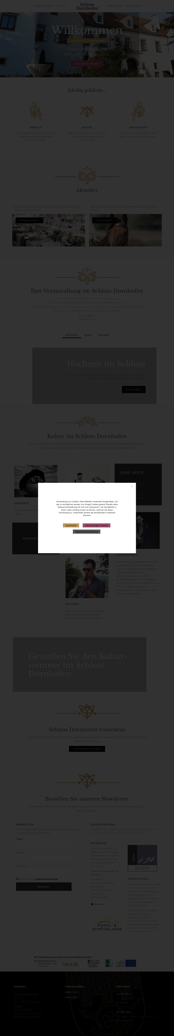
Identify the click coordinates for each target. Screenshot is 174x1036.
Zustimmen (71, 525)
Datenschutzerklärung (86, 531)
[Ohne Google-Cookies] (132, 486)
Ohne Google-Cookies (96, 525)
